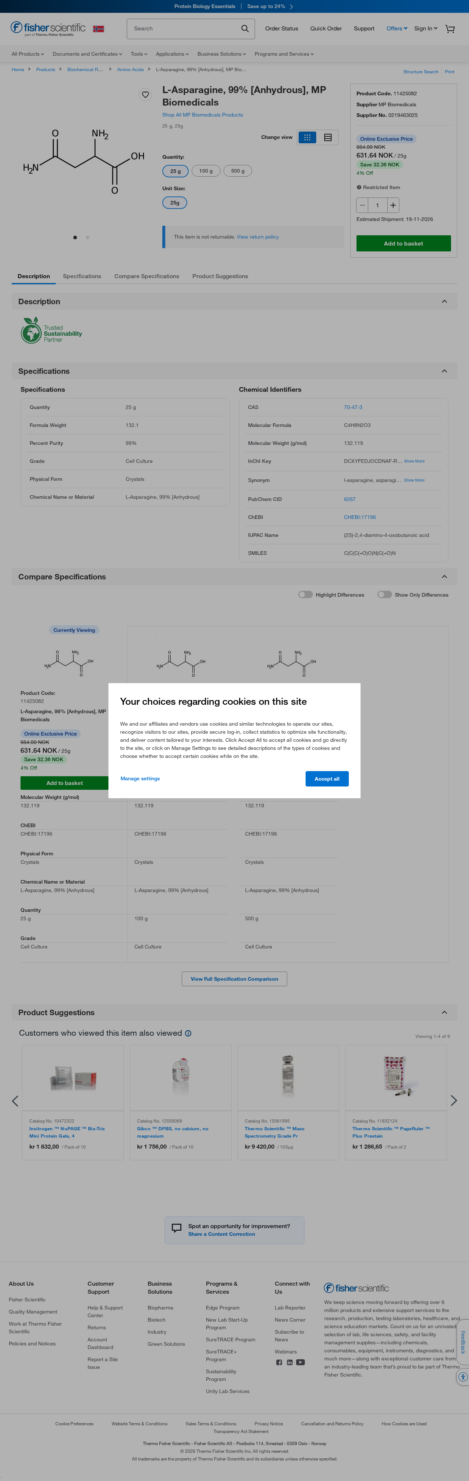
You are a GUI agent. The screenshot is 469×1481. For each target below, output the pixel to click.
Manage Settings (140, 778)
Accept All (327, 779)
